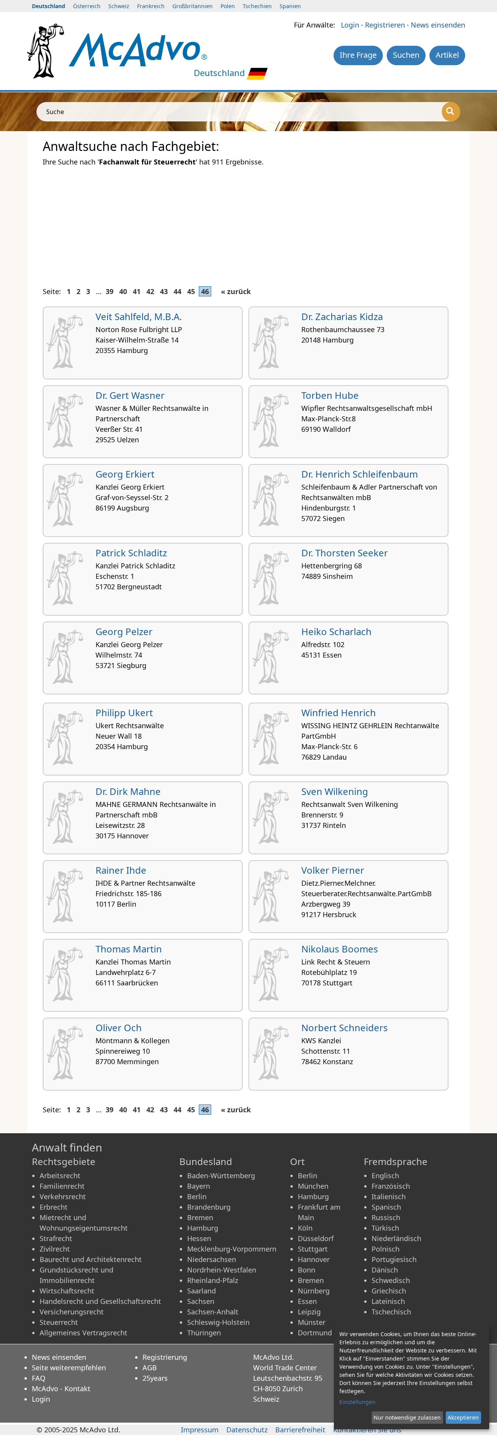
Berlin (197, 1196)
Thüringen (204, 1332)
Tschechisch (391, 1311)
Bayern (198, 1186)
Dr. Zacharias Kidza (342, 316)
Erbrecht (54, 1207)
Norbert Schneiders (344, 1027)
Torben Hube (330, 395)
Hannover (314, 1259)
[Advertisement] (248, 222)
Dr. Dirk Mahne (128, 791)
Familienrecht (62, 1186)
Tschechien (257, 6)
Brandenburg (209, 1207)
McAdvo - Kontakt (61, 1388)
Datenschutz (247, 1429)
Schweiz (118, 6)
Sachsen (200, 1301)
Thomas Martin (129, 948)
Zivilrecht (55, 1248)
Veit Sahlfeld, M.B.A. (139, 316)
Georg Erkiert (125, 473)
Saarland (201, 1290)
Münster (311, 1322)
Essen (307, 1301)
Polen (228, 6)
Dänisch (385, 1269)
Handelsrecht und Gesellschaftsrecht (100, 1301)
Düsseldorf (316, 1238)
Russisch (386, 1217)
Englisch (385, 1175)
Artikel (447, 55)
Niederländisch (396, 1238)
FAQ (38, 1378)
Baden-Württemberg (221, 1175)
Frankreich (151, 6)
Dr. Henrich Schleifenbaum (359, 473)
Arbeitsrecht (60, 1175)
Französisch (391, 1186)
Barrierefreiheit (300, 1429)
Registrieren (385, 24)
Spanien (290, 6)
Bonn (306, 1269)
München (313, 1186)
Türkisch (385, 1228)
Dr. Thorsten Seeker (344, 552)
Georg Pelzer (124, 631)
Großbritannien (192, 6)
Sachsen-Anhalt (212, 1311)
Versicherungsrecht (72, 1311)
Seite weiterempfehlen (69, 1367)
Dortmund (315, 1332)
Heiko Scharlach (336, 631)
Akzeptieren (463, 1417)
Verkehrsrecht (63, 1196)
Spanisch (386, 1207)
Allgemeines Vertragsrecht (83, 1332)
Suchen (406, 55)
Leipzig (309, 1311)
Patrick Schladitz (131, 552)
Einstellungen (357, 1402)
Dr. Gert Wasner (130, 395)
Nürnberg (314, 1290)
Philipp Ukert (124, 712)
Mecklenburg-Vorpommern (231, 1248)
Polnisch (386, 1248)
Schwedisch (391, 1280)
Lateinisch (388, 1301)
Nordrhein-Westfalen (221, 1269)
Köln (305, 1228)
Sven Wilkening (334, 791)
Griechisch (389, 1290)
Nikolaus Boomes (339, 948)
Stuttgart (313, 1248)
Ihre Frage (358, 55)
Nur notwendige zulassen (407, 1417)
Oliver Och (119, 1027)
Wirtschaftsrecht (67, 1290)
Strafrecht (56, 1238)
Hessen (199, 1238)
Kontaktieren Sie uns (367, 1429)
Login (350, 24)
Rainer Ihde (121, 870)
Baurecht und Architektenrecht (91, 1259)
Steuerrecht (59, 1322)
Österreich (87, 6)
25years (155, 1378)
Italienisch (389, 1196)
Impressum (200, 1429)
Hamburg (202, 1228)
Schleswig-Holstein (218, 1322)
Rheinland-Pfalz (212, 1280)
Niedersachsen (211, 1259)
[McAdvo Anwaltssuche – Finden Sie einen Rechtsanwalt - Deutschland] (138, 49)
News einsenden (438, 24)
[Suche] (451, 111)
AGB (149, 1367)
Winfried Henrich (338, 712)
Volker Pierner (332, 870)
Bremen (200, 1217)
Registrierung (164, 1357)
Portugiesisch (394, 1259)
